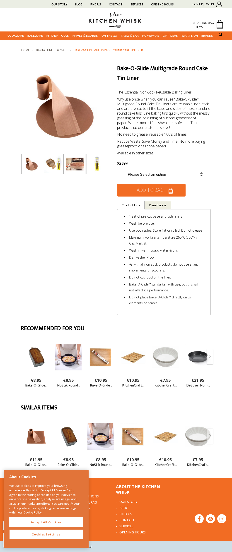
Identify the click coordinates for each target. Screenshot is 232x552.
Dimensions (157, 205)
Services (136, 4)
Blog (78, 4)
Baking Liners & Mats (52, 50)
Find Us (95, 4)
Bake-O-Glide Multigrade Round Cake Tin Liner (108, 50)
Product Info (131, 205)
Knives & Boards (85, 35)
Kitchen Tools (57, 35)
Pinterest (210, 518)
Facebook (199, 518)
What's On (189, 35)
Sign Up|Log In (203, 4)
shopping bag (203, 25)
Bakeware (35, 35)
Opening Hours (162, 4)
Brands (207, 35)
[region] (46, 509)
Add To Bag (150, 190)
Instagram (221, 518)
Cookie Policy (33, 512)
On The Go (109, 35)
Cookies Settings (46, 534)
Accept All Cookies (46, 522)
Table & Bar (130, 35)
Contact (116, 4)
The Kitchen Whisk (116, 19)
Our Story (59, 4)
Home (25, 50)
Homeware (150, 35)
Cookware (15, 35)
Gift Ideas (170, 35)
